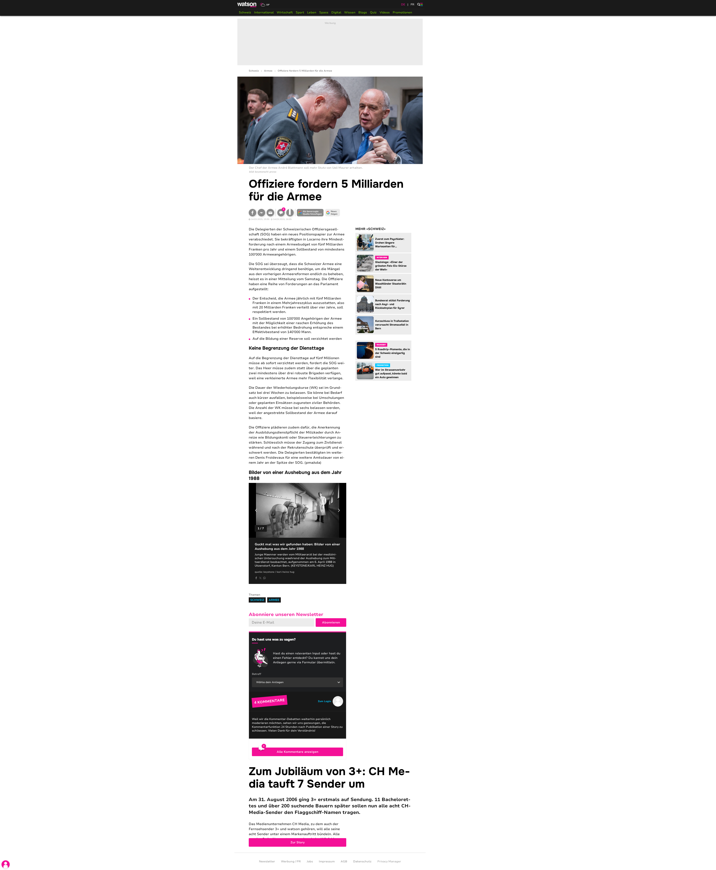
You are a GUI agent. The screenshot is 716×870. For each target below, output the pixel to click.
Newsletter (267, 861)
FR (412, 4)
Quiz (373, 12)
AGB (344, 861)
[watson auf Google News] (332, 212)
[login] (5, 864)
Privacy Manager (389, 861)
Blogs (362, 12)
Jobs (310, 861)
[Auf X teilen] (260, 578)
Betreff (256, 674)
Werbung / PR (291, 861)
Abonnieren (331, 622)
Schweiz (245, 12)
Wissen (349, 12)
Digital (336, 12)
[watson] (247, 4)
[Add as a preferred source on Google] (310, 212)
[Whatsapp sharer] (264, 577)
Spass (323, 12)
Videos (385, 12)
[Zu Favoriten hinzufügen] (290, 212)
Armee (268, 71)
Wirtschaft (285, 12)
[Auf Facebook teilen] (252, 212)
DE (403, 4)
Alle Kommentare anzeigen (297, 752)
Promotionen (402, 12)
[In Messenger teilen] (261, 212)
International (264, 12)
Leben (311, 12)
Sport (300, 12)
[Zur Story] (330, 806)
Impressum (327, 861)
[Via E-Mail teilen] (270, 212)
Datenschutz (362, 861)
